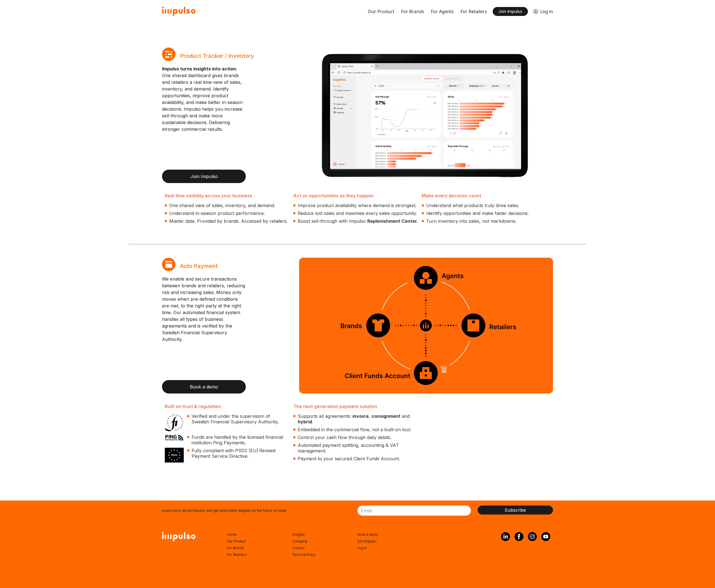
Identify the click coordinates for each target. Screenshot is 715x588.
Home (232, 534)
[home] (179, 11)
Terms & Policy (303, 554)
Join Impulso (510, 11)
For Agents (442, 11)
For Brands (412, 11)
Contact (298, 548)
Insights (298, 534)
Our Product (381, 11)
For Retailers (474, 11)
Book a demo (204, 387)
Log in (546, 11)
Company (299, 541)
